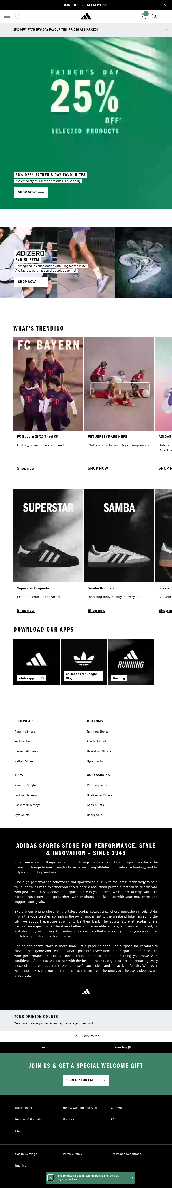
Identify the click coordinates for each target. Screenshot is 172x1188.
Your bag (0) (123, 1047)
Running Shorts (98, 731)
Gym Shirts (22, 815)
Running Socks (97, 785)
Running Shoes (24, 731)
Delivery (68, 1119)
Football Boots (24, 741)
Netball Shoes (23, 761)
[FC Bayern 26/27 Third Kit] (48, 406)
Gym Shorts (95, 761)
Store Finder (23, 1108)
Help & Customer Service (80, 1108)
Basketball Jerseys (27, 805)
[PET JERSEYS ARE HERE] (119, 406)
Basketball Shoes (26, 751)
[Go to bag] (164, 16)
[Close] (50, 1178)
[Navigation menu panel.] (7, 16)
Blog (18, 1131)
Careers (116, 1108)
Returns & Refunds (28, 1119)
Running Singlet (25, 785)
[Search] (154, 16)
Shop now (26, 469)
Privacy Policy (72, 1154)
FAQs (114, 1119)
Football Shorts (97, 741)
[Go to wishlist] (18, 16)
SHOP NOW (98, 469)
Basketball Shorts (99, 751)
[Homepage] (86, 18)
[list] (86, 406)
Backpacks (94, 815)
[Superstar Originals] (48, 553)
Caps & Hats (95, 805)
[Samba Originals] (119, 553)
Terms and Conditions (126, 1154)
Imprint (20, 1165)
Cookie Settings (26, 1154)
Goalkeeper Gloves (99, 795)
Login (44, 1047)
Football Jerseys (25, 795)
